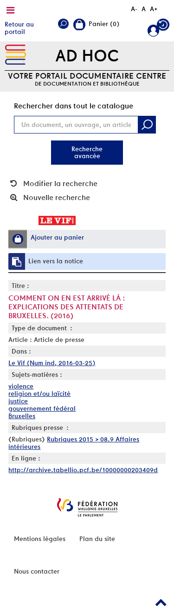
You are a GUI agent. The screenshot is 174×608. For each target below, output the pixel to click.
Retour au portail (19, 27)
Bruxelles (21, 416)
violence (20, 386)
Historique (163, 27)
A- (134, 9)
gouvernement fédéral (42, 408)
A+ (154, 9)
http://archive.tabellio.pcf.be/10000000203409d (83, 470)
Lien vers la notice (55, 261)
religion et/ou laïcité (39, 393)
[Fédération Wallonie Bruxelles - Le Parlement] (87, 507)
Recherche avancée (87, 152)
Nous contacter (36, 571)
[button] (17, 239)
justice (18, 401)
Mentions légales (39, 538)
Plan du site (97, 538)
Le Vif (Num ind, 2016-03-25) (51, 363)
